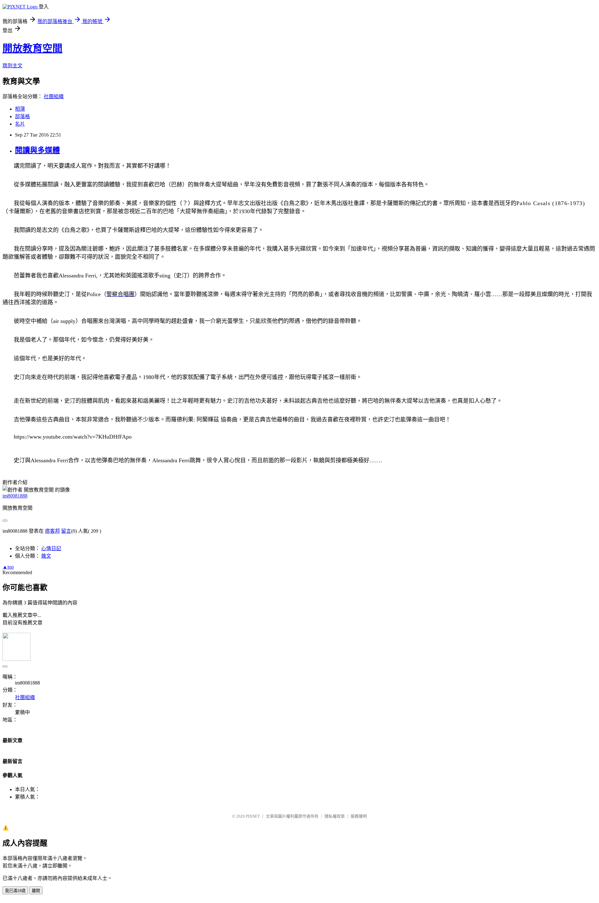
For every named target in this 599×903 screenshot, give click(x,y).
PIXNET (253, 816)
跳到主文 (12, 65)
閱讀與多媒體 (37, 150)
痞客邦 (52, 531)
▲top (8, 566)
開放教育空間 (32, 48)
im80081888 (14, 495)
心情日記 (51, 548)
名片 (20, 124)
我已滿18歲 (15, 890)
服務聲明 (359, 816)
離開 (36, 890)
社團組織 (54, 96)
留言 (66, 531)
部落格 (22, 116)
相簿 (20, 109)
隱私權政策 (334, 816)
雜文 (46, 556)
